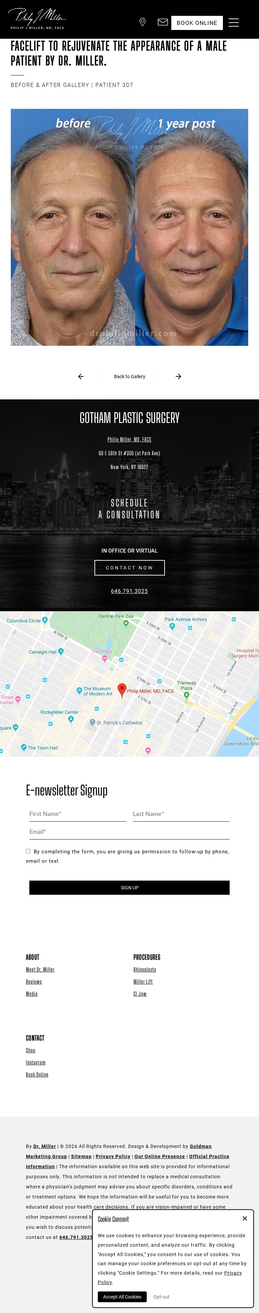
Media (32, 993)
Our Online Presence (160, 1156)
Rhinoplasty (145, 969)
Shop (30, 1050)
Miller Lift (143, 981)
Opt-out (161, 1297)
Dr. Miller (44, 1146)
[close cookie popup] (244, 1219)
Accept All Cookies (122, 1297)
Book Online (37, 1074)
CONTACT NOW (129, 567)
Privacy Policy (113, 1156)
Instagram (36, 1062)
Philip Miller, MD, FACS (129, 439)
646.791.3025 (129, 591)
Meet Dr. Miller (40, 969)
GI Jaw (140, 993)
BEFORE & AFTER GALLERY (50, 85)
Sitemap (81, 1156)
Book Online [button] (197, 23)
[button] (142, 23)
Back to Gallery (129, 376)
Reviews (34, 981)
